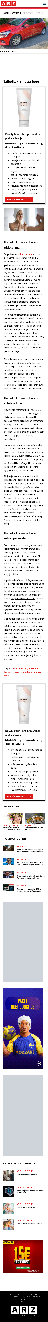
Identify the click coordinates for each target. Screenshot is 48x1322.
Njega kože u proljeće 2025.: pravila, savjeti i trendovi (11, 828)
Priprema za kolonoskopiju (27, 1174)
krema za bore (12, 672)
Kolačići (25, 1294)
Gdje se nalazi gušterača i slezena (29, 1224)
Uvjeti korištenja (24, 1302)
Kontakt (34, 1294)
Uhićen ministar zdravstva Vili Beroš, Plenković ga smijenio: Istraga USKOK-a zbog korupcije (31, 877)
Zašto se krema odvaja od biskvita (35, 828)
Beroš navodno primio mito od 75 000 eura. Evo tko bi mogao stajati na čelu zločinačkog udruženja (31, 864)
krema (34, 668)
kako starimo (24, 254)
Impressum (14, 1294)
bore (14, 668)
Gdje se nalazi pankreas (26, 1207)
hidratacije (24, 668)
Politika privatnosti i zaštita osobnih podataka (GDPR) (24, 1298)
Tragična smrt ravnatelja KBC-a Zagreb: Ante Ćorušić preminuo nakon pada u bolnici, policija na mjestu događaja (29, 890)
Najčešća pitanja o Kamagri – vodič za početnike (30, 1192)
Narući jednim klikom (19, 199)
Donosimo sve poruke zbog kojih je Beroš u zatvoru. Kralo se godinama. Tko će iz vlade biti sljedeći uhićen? (30, 851)
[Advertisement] (23, 942)
